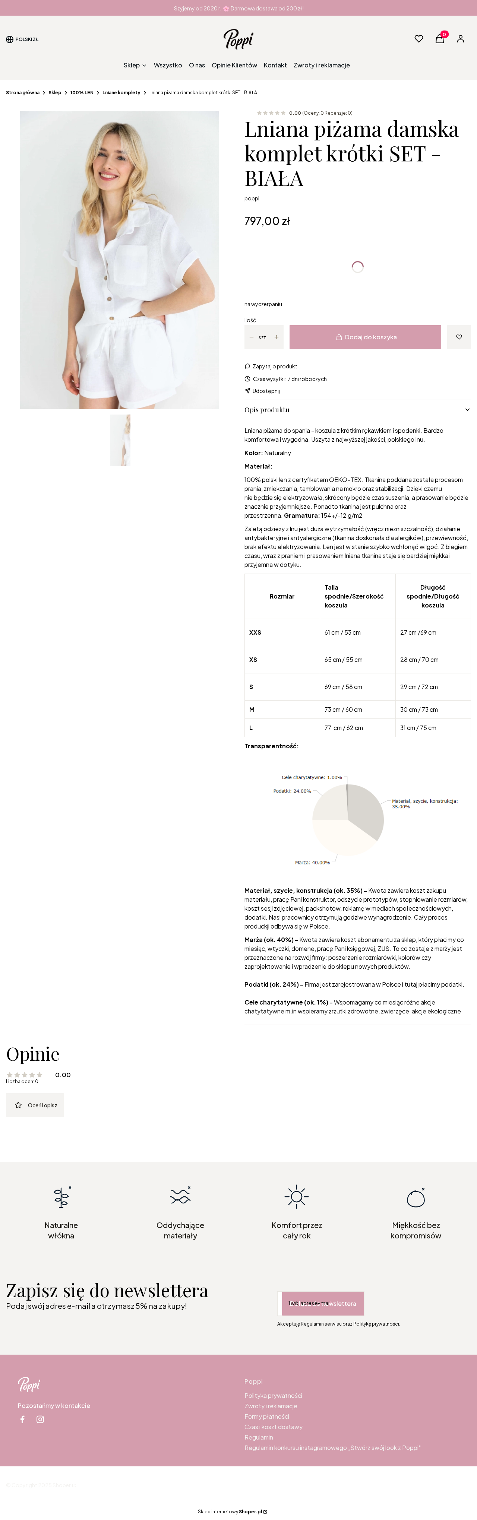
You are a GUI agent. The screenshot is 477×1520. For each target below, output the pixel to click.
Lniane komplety (121, 92)
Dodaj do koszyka (371, 337)
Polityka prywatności (273, 1395)
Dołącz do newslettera (323, 1303)
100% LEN (82, 92)
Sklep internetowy (230, 1511)
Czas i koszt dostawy (273, 1427)
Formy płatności (266, 1416)
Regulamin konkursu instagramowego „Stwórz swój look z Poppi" (332, 1447)
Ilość (250, 320)
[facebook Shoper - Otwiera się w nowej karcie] (22, 1419)
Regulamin (258, 1437)
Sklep (54, 92)
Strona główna (23, 92)
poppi (251, 198)
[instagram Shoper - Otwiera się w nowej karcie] (40, 1419)
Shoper (62, 1485)
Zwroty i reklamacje (270, 1406)
